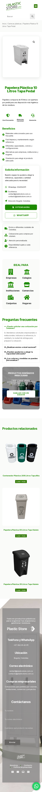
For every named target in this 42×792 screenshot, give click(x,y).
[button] (35, 6)
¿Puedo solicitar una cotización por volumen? (22, 327)
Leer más (21, 481)
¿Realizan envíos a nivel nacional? (21, 347)
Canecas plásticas (14, 24)
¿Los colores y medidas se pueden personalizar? (22, 359)
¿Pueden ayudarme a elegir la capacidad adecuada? (19, 353)
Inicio (4, 24)
